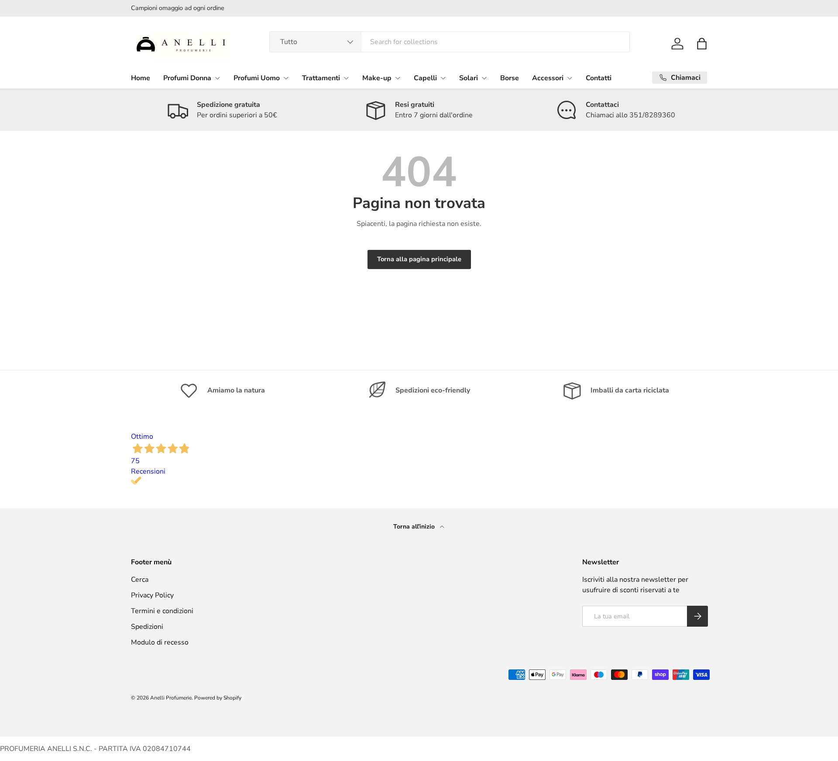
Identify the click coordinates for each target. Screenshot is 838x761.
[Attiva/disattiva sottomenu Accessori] (569, 78)
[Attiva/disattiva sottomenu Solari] (484, 78)
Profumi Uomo (257, 78)
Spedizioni (147, 626)
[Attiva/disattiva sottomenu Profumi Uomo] (286, 78)
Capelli (425, 78)
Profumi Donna (187, 78)
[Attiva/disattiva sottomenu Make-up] (397, 78)
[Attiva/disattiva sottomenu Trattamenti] (346, 78)
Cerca (139, 579)
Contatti (598, 78)
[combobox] (450, 42)
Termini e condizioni (162, 611)
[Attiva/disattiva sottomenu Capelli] (443, 78)
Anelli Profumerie (171, 697)
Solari (468, 78)
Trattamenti (321, 78)
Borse (509, 78)
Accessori (547, 78)
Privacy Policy (152, 595)
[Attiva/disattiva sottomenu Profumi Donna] (217, 78)
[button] (701, 43)
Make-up (377, 78)
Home (140, 78)
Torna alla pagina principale (419, 259)
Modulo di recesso (160, 642)
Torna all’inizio (414, 526)
